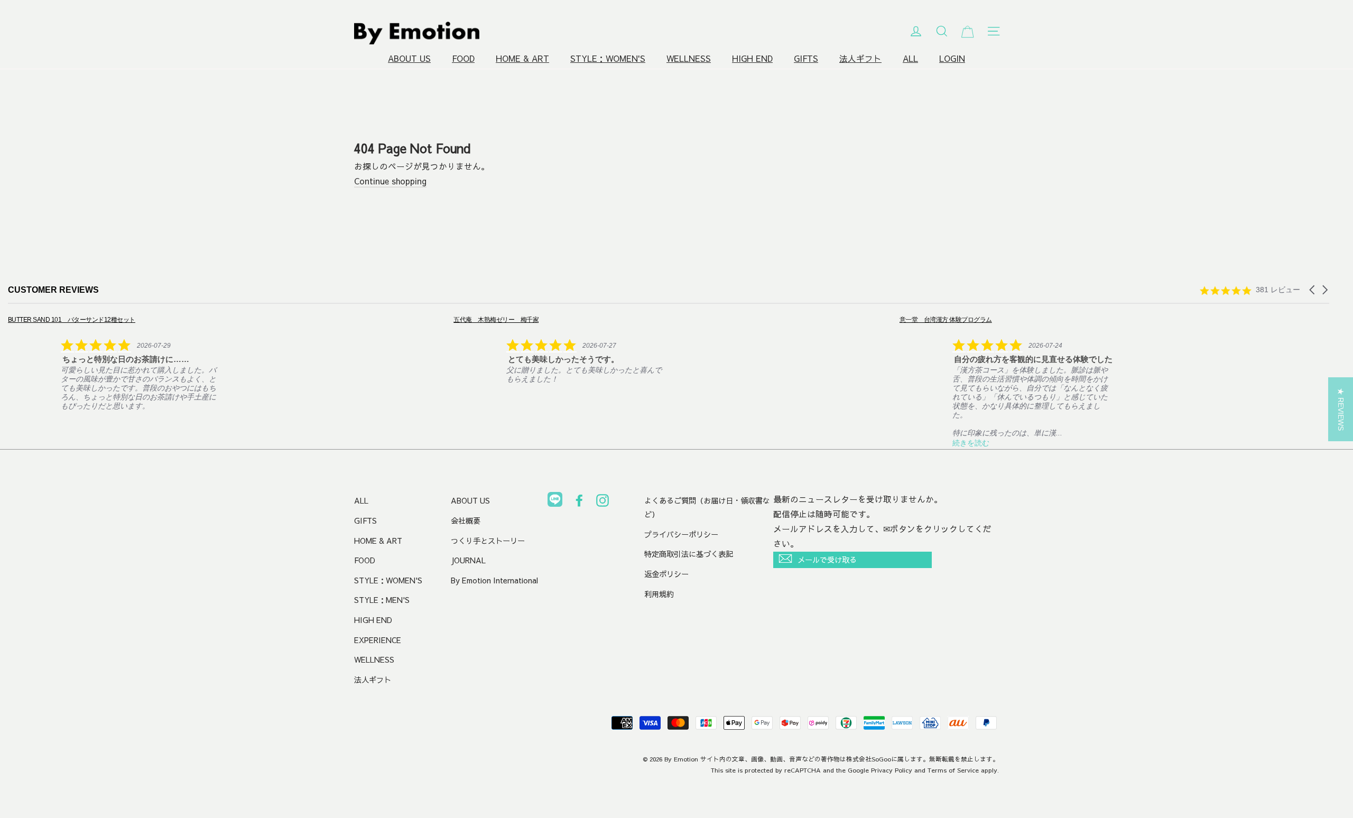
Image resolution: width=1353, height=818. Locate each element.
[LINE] (555, 501)
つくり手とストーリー (488, 540)
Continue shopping (390, 181)
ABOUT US (409, 58)
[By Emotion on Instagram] (602, 502)
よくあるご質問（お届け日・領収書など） (707, 507)
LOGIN (952, 58)
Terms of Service (953, 770)
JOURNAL (468, 560)
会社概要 (465, 520)
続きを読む (970, 443)
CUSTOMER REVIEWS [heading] (53, 289)
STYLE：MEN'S (382, 599)
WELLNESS (688, 58)
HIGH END (752, 58)
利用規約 (659, 594)
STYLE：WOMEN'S (607, 58)
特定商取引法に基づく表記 (688, 554)
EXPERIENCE (377, 640)
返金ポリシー (666, 574)
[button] (1313, 289)
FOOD (463, 58)
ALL (910, 58)
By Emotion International (494, 580)
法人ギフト (860, 58)
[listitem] (114, 362)
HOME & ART (522, 58)
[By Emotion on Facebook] (579, 502)
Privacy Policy (891, 770)
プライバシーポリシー (681, 534)
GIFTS (806, 58)
